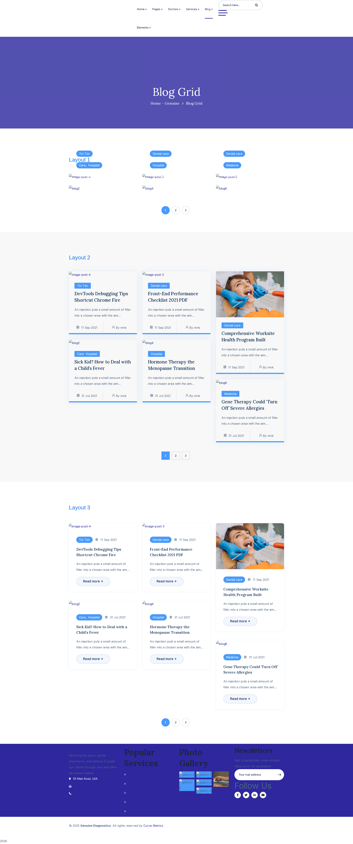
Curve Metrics (153, 825)
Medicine (232, 165)
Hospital (93, 165)
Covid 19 (134, 793)
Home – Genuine (165, 103)
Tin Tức (84, 154)
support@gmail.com (85, 786)
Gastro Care (137, 802)
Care (82, 165)
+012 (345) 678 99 (85, 793)
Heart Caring (137, 774)
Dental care (161, 154)
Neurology (135, 811)
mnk (123, 327)
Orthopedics (137, 783)
